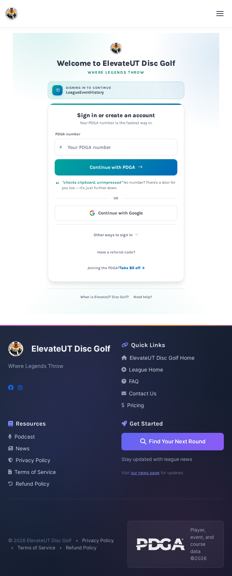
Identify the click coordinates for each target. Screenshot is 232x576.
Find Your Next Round (177, 441)
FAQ (134, 381)
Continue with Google (120, 213)
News (23, 448)
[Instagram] (20, 388)
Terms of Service (35, 472)
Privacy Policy (33, 460)
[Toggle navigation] (220, 13)
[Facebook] (11, 388)
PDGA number (67, 134)
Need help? (143, 297)
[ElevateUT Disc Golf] (11, 13)
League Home (146, 369)
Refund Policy (33, 484)
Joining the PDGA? (116, 268)
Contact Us (142, 393)
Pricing (135, 405)
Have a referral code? (116, 252)
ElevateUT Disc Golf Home (162, 358)
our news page (145, 472)
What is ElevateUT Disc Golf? (104, 297)
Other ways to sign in (113, 235)
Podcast (24, 436)
